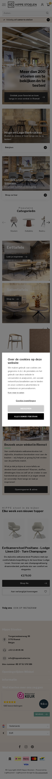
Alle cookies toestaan (25, 416)
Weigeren (25, 409)
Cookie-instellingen (26, 401)
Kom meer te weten (16, 393)
